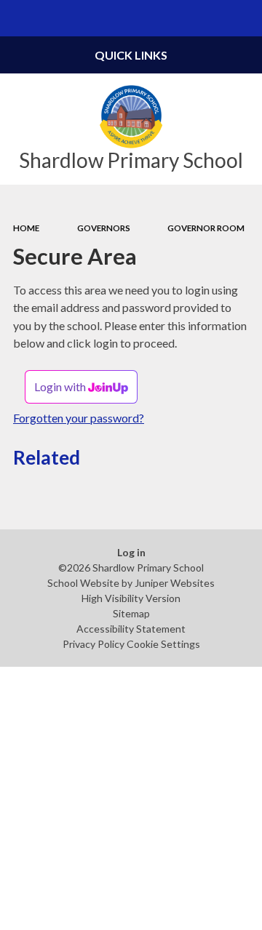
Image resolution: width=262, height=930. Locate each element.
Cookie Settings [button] (163, 644)
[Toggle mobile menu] (18, 18)
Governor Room (206, 228)
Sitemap (131, 613)
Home (26, 228)
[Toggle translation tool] (208, 18)
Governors (103, 228)
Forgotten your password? (78, 418)
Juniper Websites (175, 583)
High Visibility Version (131, 598)
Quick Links (131, 55)
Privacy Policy (93, 644)
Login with (61, 386)
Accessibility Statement (131, 628)
